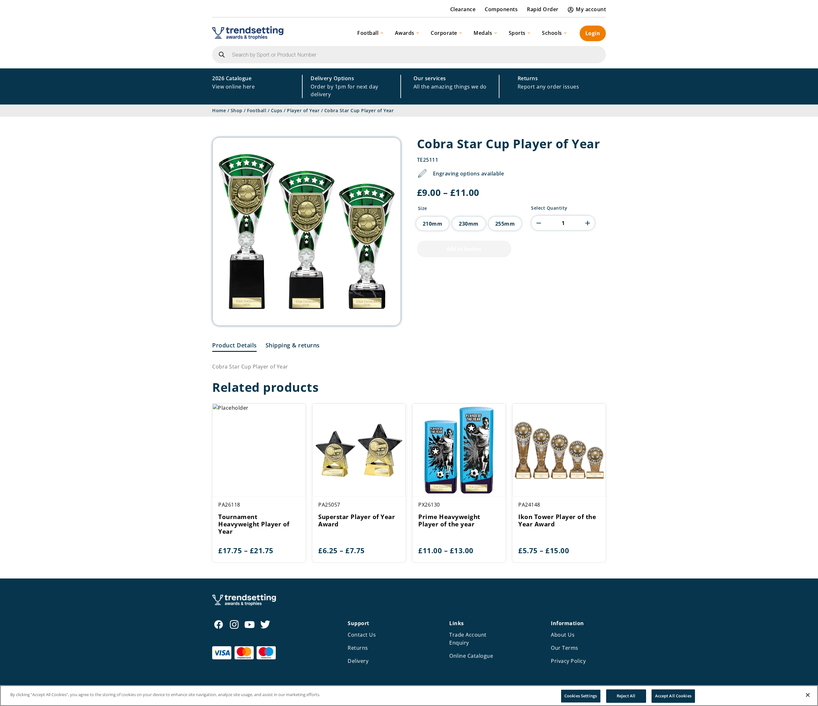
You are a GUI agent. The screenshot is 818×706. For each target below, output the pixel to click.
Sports (517, 32)
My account (591, 9)
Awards (404, 32)
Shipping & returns (293, 345)
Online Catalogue (471, 655)
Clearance (463, 9)
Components (501, 9)
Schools (552, 32)
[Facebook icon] (218, 624)
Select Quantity (549, 208)
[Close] (808, 695)
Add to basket (464, 248)
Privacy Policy (568, 660)
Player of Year (303, 110)
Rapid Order (543, 9)
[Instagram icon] (234, 624)
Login (592, 33)
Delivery (358, 660)
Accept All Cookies (673, 696)
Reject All (626, 696)
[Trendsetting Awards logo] (247, 33)
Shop (237, 110)
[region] (409, 695)
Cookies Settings (580, 696)
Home (219, 110)
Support (358, 623)
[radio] (433, 223)
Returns (358, 647)
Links (456, 623)
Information (567, 623)
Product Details (234, 345)
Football (367, 32)
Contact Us (362, 634)
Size (422, 208)
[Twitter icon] (265, 624)
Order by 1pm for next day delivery (344, 86)
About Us (563, 634)
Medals (483, 32)
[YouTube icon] (249, 624)
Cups (276, 110)
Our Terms (564, 647)
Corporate (444, 32)
